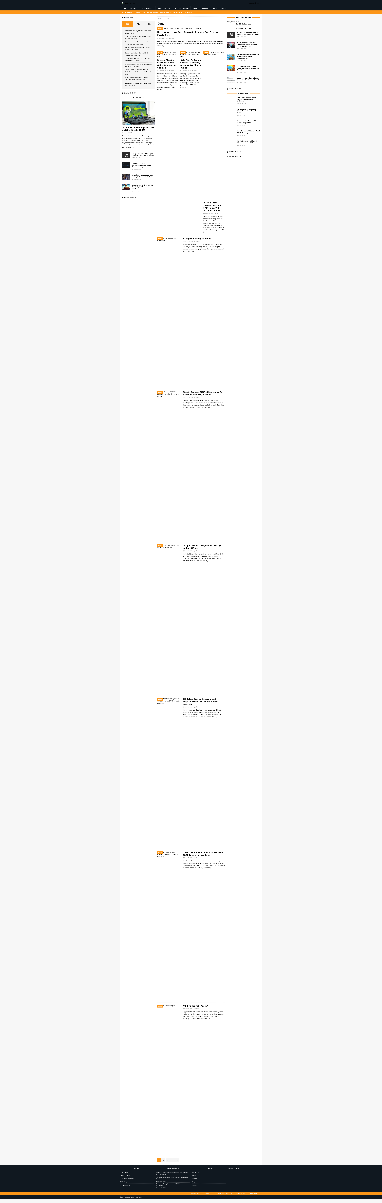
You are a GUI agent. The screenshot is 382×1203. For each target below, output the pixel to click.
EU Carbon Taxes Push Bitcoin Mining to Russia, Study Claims (143, 176)
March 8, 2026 (188, 707)
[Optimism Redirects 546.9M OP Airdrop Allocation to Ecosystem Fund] (231, 57)
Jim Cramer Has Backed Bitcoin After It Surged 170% (248, 122)
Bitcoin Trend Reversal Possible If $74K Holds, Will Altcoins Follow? (213, 206)
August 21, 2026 (242, 48)
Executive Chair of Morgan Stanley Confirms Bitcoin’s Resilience (246, 99)
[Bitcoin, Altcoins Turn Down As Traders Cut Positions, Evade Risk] (191, 28)
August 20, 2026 (242, 60)
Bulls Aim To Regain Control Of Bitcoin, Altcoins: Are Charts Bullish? (190, 64)
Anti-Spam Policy (125, 1185)
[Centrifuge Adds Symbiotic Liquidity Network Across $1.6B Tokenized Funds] (231, 68)
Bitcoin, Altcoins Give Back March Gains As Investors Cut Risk (166, 64)
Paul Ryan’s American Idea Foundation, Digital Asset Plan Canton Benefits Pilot (247, 44)
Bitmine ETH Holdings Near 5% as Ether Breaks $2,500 (138, 128)
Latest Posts (147, 8)
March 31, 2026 (163, 38)
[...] (135, 147)
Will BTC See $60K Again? (195, 1006)
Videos (214, 8)
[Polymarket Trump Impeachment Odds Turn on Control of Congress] (126, 165)
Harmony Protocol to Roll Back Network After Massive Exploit (248, 79)
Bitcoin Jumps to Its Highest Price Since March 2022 (247, 142)
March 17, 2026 (209, 213)
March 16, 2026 (188, 241)
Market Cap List (163, 8)
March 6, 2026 (188, 1009)
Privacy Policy (124, 1172)
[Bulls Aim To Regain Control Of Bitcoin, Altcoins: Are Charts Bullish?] (191, 54)
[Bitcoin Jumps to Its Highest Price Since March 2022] (231, 143)
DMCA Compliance (125, 1182)
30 (172, 1160)
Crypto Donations (181, 8)
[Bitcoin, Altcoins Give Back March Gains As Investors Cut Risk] (168, 54)
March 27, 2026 (163, 71)
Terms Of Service (125, 1175)
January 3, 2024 (242, 125)
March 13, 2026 (188, 397)
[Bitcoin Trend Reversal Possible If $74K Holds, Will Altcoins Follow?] (214, 125)
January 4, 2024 (242, 103)
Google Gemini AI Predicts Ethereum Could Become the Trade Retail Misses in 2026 (138, 72)
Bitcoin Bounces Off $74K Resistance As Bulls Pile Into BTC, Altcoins (202, 393)
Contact (224, 8)
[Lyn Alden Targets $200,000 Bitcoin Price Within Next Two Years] (231, 111)
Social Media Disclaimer (127, 1178)
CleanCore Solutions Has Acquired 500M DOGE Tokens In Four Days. (203, 853)
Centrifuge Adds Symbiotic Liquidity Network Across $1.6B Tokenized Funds (248, 68)
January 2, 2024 (242, 145)
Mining (195, 8)
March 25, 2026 (186, 71)
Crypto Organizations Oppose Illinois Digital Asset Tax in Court (142, 187)
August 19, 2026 (242, 72)
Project (133, 8)
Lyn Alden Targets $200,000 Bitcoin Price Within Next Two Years (247, 111)
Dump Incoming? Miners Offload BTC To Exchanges (248, 132)
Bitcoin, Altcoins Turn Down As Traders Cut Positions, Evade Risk (189, 33)
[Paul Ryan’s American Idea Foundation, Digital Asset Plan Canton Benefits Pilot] (231, 45)
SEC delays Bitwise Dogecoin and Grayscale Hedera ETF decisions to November (200, 701)
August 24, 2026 (128, 133)
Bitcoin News (243, 93)
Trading (205, 8)
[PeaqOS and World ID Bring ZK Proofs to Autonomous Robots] (126, 155)
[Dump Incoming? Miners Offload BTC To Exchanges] (231, 133)
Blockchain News (243, 29)
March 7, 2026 (188, 858)
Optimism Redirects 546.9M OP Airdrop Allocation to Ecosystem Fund (248, 56)
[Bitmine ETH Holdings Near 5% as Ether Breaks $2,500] (138, 113)
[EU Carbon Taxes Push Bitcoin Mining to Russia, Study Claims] (126, 177)
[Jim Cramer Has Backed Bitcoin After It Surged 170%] (231, 123)
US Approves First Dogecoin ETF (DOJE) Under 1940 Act (202, 546)
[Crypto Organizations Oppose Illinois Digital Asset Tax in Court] (126, 187)
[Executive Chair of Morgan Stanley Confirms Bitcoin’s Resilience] (231, 99)
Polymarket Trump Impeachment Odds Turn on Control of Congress (142, 165)
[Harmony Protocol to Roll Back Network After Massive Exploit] (231, 80)
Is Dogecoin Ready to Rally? (197, 238)
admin (172, 38)
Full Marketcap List (243, 24)
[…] (164, 46)
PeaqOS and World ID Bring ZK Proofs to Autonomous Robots (143, 154)
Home (124, 8)
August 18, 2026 (242, 82)
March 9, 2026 (188, 551)
